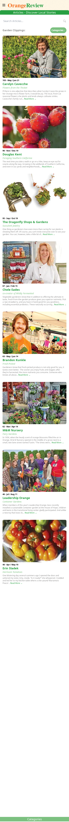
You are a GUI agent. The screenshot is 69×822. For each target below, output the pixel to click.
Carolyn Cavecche (15, 84)
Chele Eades (11, 290)
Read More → (30, 98)
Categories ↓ (58, 30)
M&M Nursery (13, 430)
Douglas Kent (12, 154)
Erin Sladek (10, 568)
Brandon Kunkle (14, 360)
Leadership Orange (16, 498)
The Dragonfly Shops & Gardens (25, 222)
